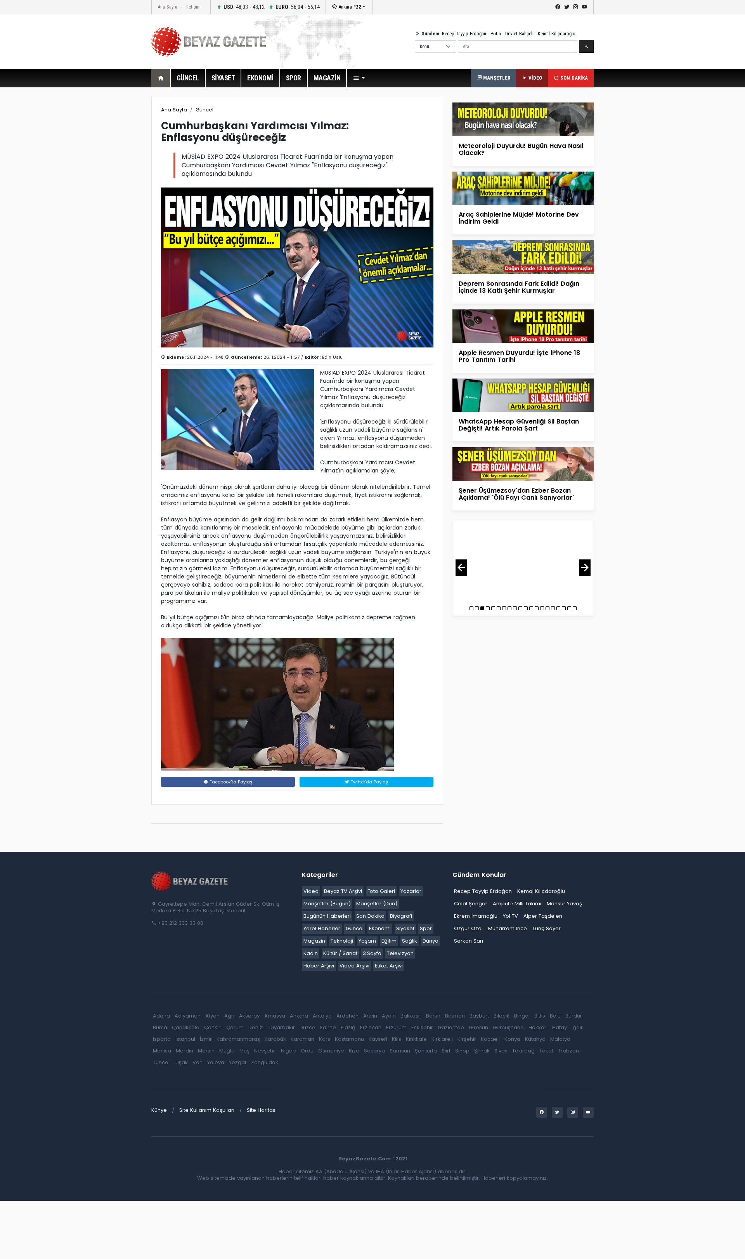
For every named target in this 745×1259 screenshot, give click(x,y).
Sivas (501, 1050)
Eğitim (389, 941)
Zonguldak (264, 1062)
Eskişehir (422, 1027)
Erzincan (370, 1027)
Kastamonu (349, 1039)
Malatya (560, 1039)
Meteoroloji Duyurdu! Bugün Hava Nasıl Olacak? (521, 149)
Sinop (462, 1050)
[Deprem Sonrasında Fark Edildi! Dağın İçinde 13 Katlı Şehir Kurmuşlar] (523, 256)
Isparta (162, 1039)
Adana (161, 1015)
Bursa (160, 1027)
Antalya (322, 1015)
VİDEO (534, 78)
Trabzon (568, 1050)
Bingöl (522, 1015)
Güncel (204, 109)
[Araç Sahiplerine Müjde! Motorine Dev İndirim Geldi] (523, 188)
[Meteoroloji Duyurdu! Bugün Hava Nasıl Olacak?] (523, 119)
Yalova (215, 1062)
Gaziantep (451, 1027)
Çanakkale (185, 1027)
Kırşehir (466, 1039)
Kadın (310, 953)
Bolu (555, 1015)
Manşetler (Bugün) (327, 903)
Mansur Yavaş (564, 903)
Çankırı (213, 1027)
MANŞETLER (496, 78)
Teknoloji (342, 941)
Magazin (314, 941)
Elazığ (348, 1027)
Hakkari (537, 1027)
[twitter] (567, 6)
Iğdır (577, 1027)
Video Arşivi (354, 965)
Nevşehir (265, 1050)
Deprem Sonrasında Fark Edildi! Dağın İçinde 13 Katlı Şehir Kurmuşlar (519, 287)
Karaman (302, 1039)
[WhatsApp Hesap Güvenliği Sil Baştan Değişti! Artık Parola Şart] (523, 394)
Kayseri (378, 1039)
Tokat (546, 1050)
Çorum (235, 1027)
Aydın (389, 1015)
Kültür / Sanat (340, 953)
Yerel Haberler (321, 928)
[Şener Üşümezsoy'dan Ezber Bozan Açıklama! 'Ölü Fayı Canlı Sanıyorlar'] (523, 463)
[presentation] (461, 567)
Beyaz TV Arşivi (343, 891)
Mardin (184, 1050)
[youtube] (584, 6)
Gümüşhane (508, 1027)
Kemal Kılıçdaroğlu (556, 33)
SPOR (293, 78)
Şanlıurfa (426, 1050)
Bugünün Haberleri (327, 916)
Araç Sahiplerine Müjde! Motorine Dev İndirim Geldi (519, 218)
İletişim (193, 7)
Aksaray (249, 1015)
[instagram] (576, 6)
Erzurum (396, 1027)
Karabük (275, 1039)
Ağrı (229, 1015)
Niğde (288, 1050)
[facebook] (558, 6)
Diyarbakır (282, 1027)
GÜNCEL (188, 78)
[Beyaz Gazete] (190, 880)
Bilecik (501, 1015)
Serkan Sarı (468, 941)
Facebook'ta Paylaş (230, 782)
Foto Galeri (381, 891)
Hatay (559, 1027)
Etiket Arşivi (389, 965)
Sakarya (374, 1050)
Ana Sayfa (167, 7)
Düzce (307, 1027)
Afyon (212, 1015)
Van (197, 1062)
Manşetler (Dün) (376, 903)
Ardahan (347, 1015)
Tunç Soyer (546, 928)
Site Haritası (262, 1110)
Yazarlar (410, 891)
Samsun (400, 1050)
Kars (324, 1039)
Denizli (256, 1027)
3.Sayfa (372, 953)
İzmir (206, 1039)
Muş (244, 1050)
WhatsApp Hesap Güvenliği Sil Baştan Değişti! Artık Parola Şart (519, 425)
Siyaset (405, 928)
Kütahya (535, 1039)
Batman (455, 1015)
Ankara (349, 7)
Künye (159, 1110)
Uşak (181, 1062)
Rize (354, 1050)
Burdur (573, 1015)
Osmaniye (331, 1050)
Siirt (446, 1050)
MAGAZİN (327, 78)
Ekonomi (380, 928)
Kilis (396, 1039)
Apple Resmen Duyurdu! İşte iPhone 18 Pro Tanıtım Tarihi (519, 356)
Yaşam (367, 941)
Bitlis (539, 1015)
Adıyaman (188, 1015)
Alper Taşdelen (542, 916)
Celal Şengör (470, 903)
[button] (359, 78)
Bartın (433, 1015)
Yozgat (237, 1062)
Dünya (430, 941)
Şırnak (482, 1050)
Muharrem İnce (507, 928)
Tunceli (162, 1062)
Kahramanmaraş (238, 1039)
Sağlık (409, 941)
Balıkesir (410, 1015)
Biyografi (401, 916)
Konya (512, 1039)
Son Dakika (370, 916)
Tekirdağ (523, 1050)
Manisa (162, 1050)
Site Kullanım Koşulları (206, 1110)
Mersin (206, 1050)
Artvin (370, 1015)
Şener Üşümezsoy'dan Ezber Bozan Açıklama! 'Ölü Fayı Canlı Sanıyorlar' (516, 494)
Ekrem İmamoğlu (475, 916)
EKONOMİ (260, 78)
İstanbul (185, 1039)
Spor (426, 928)
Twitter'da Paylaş (368, 782)
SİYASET (223, 78)
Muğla (227, 1050)
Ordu (307, 1050)
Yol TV (510, 916)
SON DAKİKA (573, 78)
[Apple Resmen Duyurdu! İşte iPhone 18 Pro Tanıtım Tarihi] (523, 326)
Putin (495, 33)
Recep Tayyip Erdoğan (464, 33)
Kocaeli (490, 1039)
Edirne (328, 1027)
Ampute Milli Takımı (517, 903)
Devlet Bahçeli (519, 33)
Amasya (274, 1015)
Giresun (478, 1027)
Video (311, 891)
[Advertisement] (109, 213)
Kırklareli (442, 1039)
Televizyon (400, 953)
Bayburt (479, 1015)
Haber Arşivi (318, 965)
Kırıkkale (416, 1039)
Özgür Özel (468, 928)
